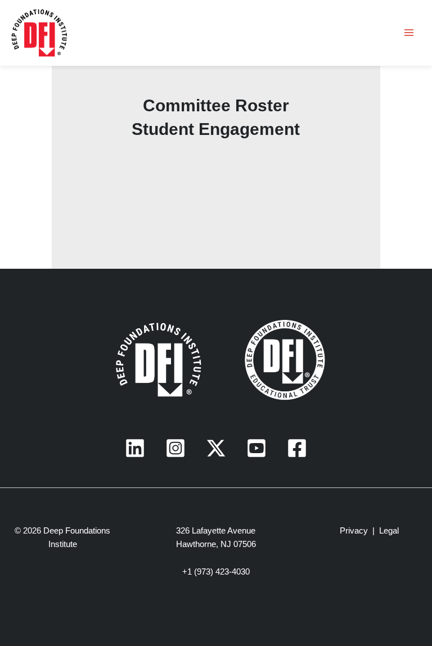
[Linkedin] (135, 448)
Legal (389, 530)
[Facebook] (297, 448)
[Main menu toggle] (409, 32)
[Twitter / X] (216, 448)
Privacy (354, 530)
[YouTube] (256, 448)
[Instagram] (175, 448)
